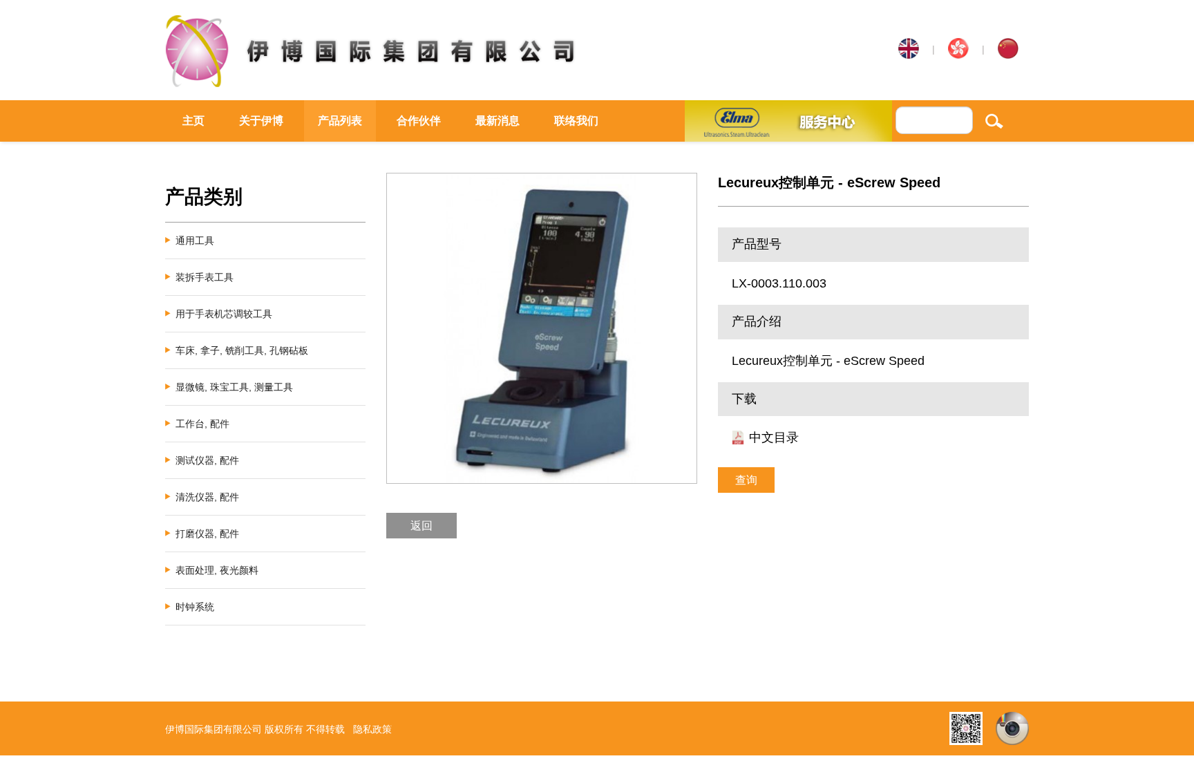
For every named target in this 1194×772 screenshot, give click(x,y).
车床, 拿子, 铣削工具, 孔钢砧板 (242, 350)
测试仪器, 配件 (207, 460)
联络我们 (576, 120)
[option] (541, 328)
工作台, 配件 (202, 423)
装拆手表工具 (205, 277)
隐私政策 (372, 729)
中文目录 (774, 437)
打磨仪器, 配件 (207, 533)
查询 (746, 480)
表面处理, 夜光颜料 (217, 570)
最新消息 (497, 120)
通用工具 (195, 240)
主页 (193, 120)
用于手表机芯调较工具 (224, 313)
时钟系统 (195, 606)
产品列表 (340, 120)
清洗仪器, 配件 (207, 496)
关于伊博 (261, 120)
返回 (421, 525)
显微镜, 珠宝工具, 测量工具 (234, 387)
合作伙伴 (419, 120)
